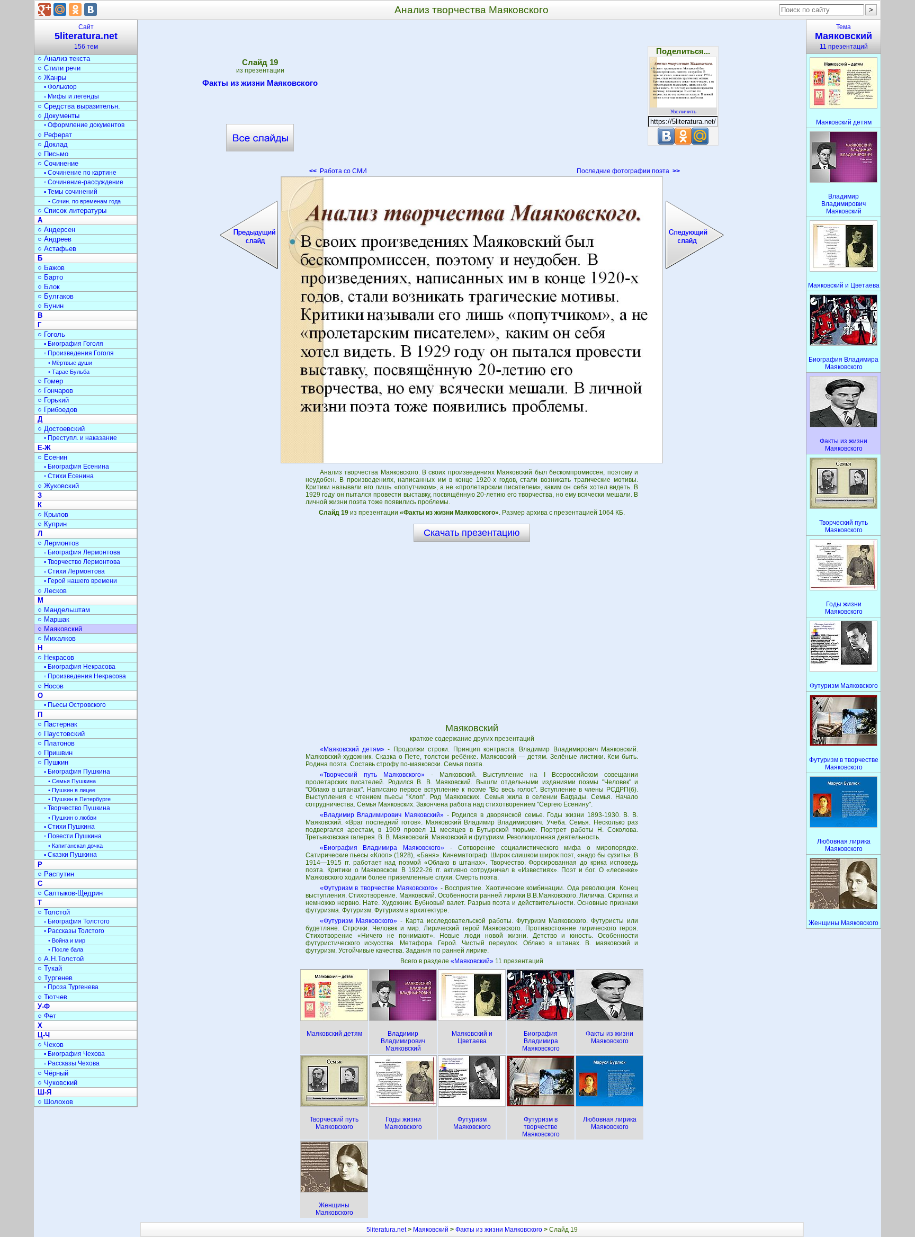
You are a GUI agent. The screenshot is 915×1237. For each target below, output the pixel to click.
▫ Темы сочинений (70, 191)
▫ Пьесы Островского (75, 705)
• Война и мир (66, 940)
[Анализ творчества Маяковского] (472, 319)
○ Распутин (56, 874)
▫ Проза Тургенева (71, 987)
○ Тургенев (55, 978)
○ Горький (53, 400)
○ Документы (58, 116)
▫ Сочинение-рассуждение (83, 182)
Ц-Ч (44, 1035)
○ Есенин (52, 457)
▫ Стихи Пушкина (69, 826)
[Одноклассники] (75, 9)
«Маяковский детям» (352, 749)
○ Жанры (52, 78)
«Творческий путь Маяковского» (372, 774)
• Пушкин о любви (72, 817)
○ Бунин (51, 306)
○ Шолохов (55, 1102)
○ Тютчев (52, 997)
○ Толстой (54, 912)
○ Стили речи (59, 68)
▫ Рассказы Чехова (72, 1063)
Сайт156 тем (86, 36)
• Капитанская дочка (75, 845)
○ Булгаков (56, 296)
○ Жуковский (58, 486)
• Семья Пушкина (72, 781)
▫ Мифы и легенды (71, 96)
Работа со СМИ (338, 171)
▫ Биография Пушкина (77, 771)
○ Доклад (53, 144)
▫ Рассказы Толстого (74, 931)
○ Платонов (56, 743)
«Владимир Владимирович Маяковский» (382, 815)
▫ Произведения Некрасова (85, 676)
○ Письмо (53, 154)
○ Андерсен (56, 230)
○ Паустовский (61, 734)
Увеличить (683, 111)
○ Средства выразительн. (79, 106)
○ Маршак (53, 619)
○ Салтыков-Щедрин (70, 893)
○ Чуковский (57, 1083)
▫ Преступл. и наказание (80, 438)
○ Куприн (52, 524)
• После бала (65, 949)
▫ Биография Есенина (76, 466)
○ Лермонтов (58, 543)
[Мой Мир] (59, 9)
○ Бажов (51, 268)
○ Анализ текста (64, 58)
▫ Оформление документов (84, 125)
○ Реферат (55, 135)
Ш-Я (44, 1092)
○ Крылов (53, 514)
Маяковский (430, 1229)
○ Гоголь (51, 334)
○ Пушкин (53, 762)
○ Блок (49, 287)
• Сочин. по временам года (84, 201)
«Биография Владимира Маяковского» (382, 847)
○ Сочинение (58, 163)
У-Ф (44, 1006)
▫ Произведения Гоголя (79, 353)
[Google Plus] (44, 9)
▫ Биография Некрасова (79, 666)
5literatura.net (386, 1229)
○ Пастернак (57, 724)
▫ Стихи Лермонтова (74, 571)
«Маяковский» (473, 961)
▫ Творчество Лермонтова (82, 562)
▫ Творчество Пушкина (77, 808)
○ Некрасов (56, 657)
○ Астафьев (57, 249)
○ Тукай (50, 968)
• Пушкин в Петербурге (79, 799)
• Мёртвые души (70, 363)
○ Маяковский (60, 629)
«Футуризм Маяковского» (358, 921)
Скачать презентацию (472, 532)
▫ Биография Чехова (74, 1053)
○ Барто (50, 277)
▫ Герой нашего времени (80, 581)
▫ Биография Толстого (77, 921)
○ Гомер (50, 381)
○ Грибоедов (57, 410)
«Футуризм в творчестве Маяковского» (379, 888)
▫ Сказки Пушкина (70, 854)
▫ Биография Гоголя (73, 343)
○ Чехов (51, 1044)
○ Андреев (54, 239)
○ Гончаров (55, 391)
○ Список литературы (72, 210)
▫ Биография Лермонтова (82, 552)
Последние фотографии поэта (628, 171)
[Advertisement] (472, 100)
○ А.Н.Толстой (61, 959)
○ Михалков (57, 638)
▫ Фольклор (60, 87)
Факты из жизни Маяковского (260, 82)
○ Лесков (52, 591)
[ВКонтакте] (90, 9)
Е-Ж (44, 448)
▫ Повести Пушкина (73, 836)
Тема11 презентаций (843, 36)
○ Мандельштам (64, 610)
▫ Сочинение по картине (80, 172)
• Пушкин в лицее (71, 790)
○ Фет (47, 1016)
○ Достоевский (61, 429)
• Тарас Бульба (68, 372)
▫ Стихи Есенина (69, 476)
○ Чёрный (53, 1073)
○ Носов (51, 686)
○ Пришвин (55, 753)
